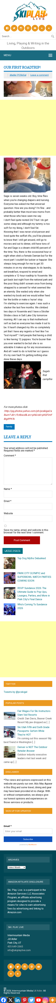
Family (9, 426)
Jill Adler (38, 990)
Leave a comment (39, 75)
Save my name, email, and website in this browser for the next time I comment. (26, 531)
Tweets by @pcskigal (15, 691)
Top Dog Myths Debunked (31, 558)
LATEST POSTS (12, 551)
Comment (10, 455)
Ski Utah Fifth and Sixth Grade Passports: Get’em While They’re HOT (33, 731)
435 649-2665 (15, 946)
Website (8, 513)
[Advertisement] (28, 128)
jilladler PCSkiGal (18, 75)
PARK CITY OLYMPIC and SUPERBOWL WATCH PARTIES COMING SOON (34, 577)
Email (7, 501)
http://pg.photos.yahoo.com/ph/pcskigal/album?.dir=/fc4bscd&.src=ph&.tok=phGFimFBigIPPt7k (28, 414)
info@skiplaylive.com (19, 950)
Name (8, 489)
